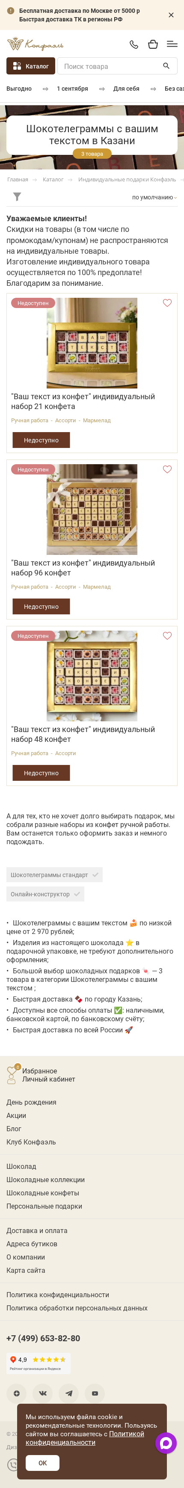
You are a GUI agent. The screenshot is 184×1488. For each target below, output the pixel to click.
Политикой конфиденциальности (85, 1438)
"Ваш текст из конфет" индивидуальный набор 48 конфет (83, 734)
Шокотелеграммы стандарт (49, 875)
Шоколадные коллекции (45, 1179)
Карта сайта (25, 1270)
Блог (13, 1128)
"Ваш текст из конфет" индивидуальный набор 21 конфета (83, 401)
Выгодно (19, 88)
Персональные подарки (44, 1205)
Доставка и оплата (37, 1230)
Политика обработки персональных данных (77, 1307)
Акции (16, 1115)
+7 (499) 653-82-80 (133, 44)
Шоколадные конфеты (42, 1192)
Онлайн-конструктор (40, 894)
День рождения (31, 1101)
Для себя (126, 88)
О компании (25, 1256)
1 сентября (72, 88)
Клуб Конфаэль (31, 1141)
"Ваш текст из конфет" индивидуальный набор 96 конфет (83, 568)
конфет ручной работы (132, 824)
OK (43, 1462)
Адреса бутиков (31, 1243)
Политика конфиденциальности (57, 1294)
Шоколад (21, 1166)
